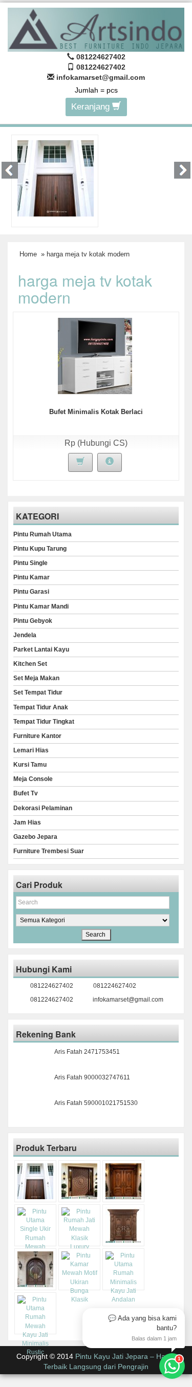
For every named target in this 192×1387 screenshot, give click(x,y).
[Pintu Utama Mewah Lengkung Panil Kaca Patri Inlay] (35, 1269)
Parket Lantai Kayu (41, 649)
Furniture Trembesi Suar (48, 851)
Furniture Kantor (37, 736)
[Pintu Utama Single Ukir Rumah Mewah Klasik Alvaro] (35, 1233)
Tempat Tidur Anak (40, 707)
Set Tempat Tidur (37, 692)
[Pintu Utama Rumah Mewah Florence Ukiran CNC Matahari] (79, 1181)
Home (28, 254)
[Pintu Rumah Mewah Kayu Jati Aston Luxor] (123, 1181)
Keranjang (91, 107)
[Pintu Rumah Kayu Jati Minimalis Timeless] (55, 178)
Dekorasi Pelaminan (42, 808)
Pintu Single (30, 563)
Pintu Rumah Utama (42, 534)
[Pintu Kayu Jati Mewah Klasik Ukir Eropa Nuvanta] (123, 1225)
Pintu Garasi (31, 591)
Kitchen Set (30, 663)
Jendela (24, 635)
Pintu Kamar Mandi (41, 606)
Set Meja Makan (36, 678)
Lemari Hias (31, 750)
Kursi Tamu (30, 764)
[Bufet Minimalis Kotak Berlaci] (95, 355)
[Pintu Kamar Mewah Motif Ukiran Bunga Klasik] (79, 1277)
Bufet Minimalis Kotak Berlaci (96, 412)
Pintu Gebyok (32, 620)
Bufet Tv (25, 793)
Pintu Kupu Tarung (40, 548)
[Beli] (80, 462)
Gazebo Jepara (35, 836)
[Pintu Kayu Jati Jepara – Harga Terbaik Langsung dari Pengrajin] (96, 28)
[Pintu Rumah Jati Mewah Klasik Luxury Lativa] (79, 1233)
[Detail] (109, 462)
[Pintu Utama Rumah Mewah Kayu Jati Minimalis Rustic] (35, 1326)
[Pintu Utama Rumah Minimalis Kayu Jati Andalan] (123, 1277)
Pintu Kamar (31, 577)
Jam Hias (27, 822)
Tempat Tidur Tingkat (43, 721)
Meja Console (33, 779)
